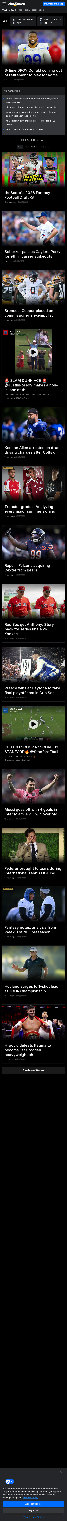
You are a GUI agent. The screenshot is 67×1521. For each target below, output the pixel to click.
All (20, 146)
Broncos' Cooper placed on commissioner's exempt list (29, 313)
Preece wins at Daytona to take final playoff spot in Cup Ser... (32, 690)
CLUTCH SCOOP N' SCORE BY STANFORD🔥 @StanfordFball (32, 749)
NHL (35, 10)
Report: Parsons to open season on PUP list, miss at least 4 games (32, 100)
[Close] (61, 1472)
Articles (31, 146)
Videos (45, 146)
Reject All (33, 1510)
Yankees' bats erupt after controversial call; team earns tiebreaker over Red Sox (31, 114)
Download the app (54, 3)
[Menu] (4, 3)
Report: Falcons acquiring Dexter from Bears (27, 567)
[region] (33, 1494)
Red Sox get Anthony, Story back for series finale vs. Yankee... (29, 629)
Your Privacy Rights (33, 1517)
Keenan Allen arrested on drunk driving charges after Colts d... (33, 450)
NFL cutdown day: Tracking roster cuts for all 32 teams (30, 123)
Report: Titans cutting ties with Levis (24, 129)
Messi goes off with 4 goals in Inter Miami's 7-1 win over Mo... (32, 811)
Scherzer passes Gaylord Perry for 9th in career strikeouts (32, 254)
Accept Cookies (33, 1504)
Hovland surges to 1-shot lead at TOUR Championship (31, 988)
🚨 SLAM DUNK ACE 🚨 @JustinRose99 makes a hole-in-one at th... (32, 385)
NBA (28, 10)
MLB (41, 10)
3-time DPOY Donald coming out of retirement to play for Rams (33, 72)
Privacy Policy (30, 1497)
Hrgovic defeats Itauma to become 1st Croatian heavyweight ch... (28, 1050)
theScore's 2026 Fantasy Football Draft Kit (27, 195)
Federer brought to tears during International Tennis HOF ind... (33, 870)
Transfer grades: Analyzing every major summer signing (30, 509)
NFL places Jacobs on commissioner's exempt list (31, 107)
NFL (21, 10)
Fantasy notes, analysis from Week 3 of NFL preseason (30, 929)
